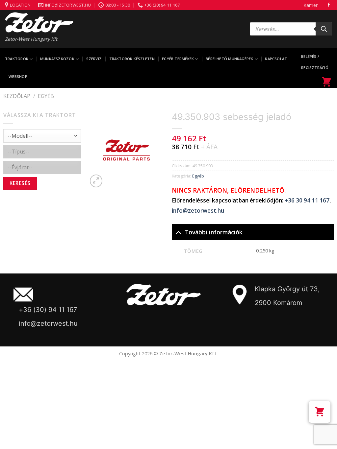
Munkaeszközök (57, 58)
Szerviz (94, 58)
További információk (214, 232)
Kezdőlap (16, 96)
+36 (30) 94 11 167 (48, 310)
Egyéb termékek (178, 58)
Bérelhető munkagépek (229, 58)
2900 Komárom (278, 303)
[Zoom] (96, 181)
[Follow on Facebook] (329, 5)
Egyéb (46, 96)
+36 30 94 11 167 (307, 200)
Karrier (310, 5)
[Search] (324, 28)
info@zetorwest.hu (198, 210)
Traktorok (16, 58)
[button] (319, 412)
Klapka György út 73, (287, 289)
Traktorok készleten (132, 58)
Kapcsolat (276, 58)
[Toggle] (178, 232)
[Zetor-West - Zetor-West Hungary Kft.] (39, 22)
